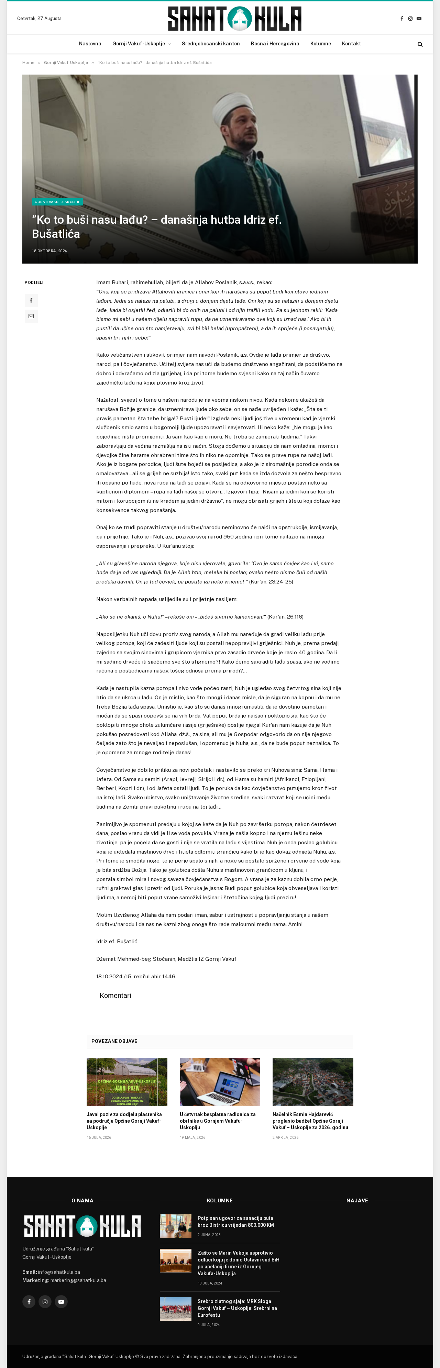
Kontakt (351, 43)
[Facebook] (31, 300)
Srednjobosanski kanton (211, 43)
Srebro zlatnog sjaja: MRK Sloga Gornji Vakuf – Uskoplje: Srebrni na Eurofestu (237, 1308)
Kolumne (320, 43)
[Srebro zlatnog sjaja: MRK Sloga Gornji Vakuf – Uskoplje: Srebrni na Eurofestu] (175, 1309)
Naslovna (90, 43)
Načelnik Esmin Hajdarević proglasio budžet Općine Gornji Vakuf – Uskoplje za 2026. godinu (310, 1121)
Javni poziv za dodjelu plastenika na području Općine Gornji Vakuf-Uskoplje (124, 1121)
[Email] (31, 316)
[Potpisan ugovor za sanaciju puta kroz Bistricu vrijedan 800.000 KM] (175, 1226)
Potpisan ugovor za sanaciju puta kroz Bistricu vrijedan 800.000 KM (236, 1221)
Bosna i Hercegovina (275, 43)
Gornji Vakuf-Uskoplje (138, 43)
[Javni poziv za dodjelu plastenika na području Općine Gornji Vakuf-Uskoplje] (127, 1082)
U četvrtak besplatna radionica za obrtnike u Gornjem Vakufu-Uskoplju (218, 1121)
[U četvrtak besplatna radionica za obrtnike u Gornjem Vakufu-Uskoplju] (220, 1082)
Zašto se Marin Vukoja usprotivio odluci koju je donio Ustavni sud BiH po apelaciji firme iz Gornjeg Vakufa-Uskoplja (238, 1263)
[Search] (419, 44)
